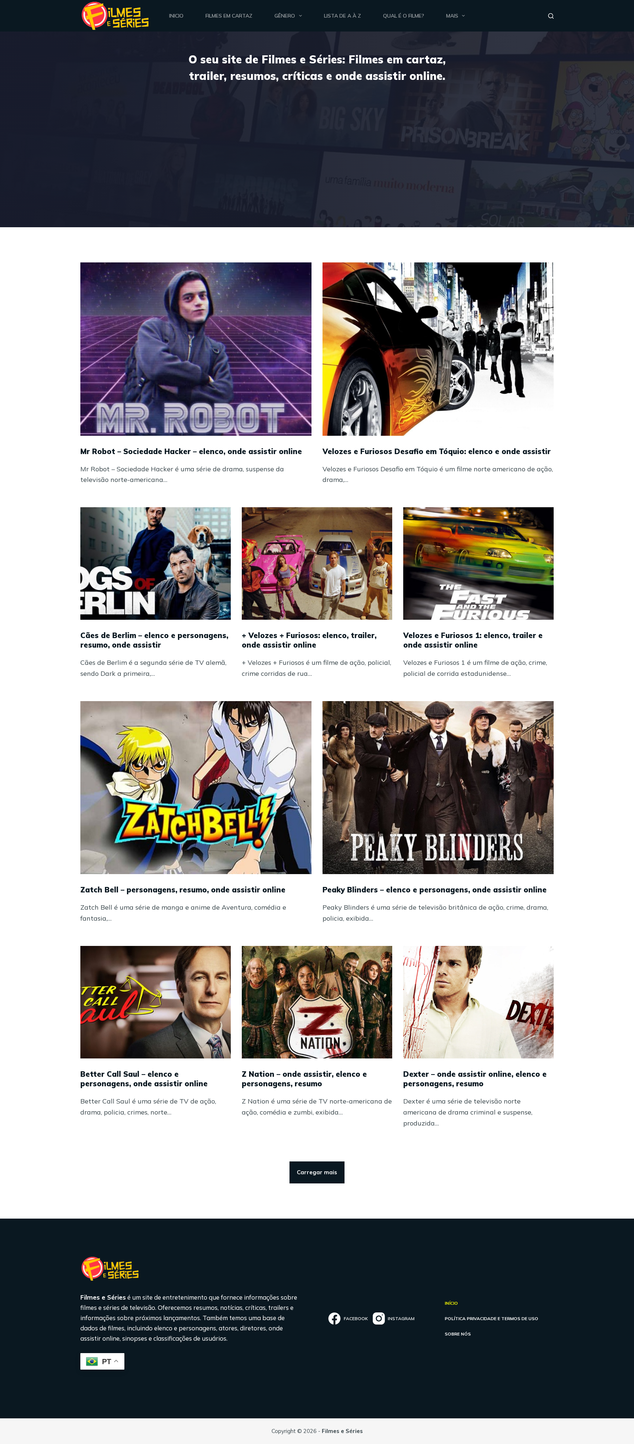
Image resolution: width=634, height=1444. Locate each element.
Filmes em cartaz (228, 15)
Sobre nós (458, 1334)
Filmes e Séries (342, 1431)
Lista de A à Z (342, 15)
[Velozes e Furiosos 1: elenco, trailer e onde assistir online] (478, 563)
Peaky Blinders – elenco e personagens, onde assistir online (435, 889)
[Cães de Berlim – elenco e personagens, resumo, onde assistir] (155, 563)
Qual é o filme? (403, 15)
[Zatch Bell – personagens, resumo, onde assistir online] (195, 787)
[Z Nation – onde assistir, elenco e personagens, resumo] (317, 1002)
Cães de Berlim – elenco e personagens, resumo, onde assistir (154, 640)
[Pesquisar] (551, 16)
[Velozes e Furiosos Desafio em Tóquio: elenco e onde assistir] (438, 349)
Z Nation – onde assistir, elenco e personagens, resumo (304, 1078)
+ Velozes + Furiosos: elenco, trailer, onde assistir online (309, 640)
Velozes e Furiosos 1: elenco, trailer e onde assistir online (473, 640)
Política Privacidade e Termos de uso (491, 1318)
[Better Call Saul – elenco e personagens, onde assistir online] (155, 1002)
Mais (452, 15)
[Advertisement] (317, 143)
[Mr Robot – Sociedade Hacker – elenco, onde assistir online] (195, 349)
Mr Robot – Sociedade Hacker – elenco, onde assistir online (191, 451)
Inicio (176, 15)
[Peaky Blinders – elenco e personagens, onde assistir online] (438, 787)
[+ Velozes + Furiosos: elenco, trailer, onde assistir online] (317, 563)
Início (451, 1303)
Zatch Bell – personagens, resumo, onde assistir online (182, 889)
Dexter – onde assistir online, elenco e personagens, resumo (475, 1078)
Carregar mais (317, 1172)
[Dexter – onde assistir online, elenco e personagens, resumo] (478, 1002)
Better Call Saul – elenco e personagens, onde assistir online (144, 1078)
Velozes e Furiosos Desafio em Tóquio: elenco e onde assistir (437, 451)
